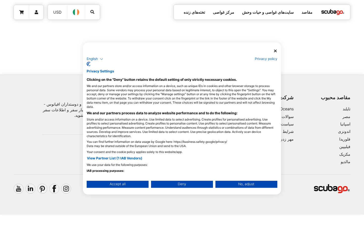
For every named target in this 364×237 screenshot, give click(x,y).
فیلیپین (344, 146)
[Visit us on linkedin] (30, 189)
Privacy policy (266, 59)
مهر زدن (287, 139)
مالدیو (345, 161)
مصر (346, 116)
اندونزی (344, 131)
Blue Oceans (282, 108)
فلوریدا (344, 139)
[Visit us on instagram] (66, 189)
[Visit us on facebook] (54, 189)
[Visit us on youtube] (19, 189)
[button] (95, 59)
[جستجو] (92, 12)
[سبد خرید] (21, 12)
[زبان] (76, 12)
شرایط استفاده (281, 131)
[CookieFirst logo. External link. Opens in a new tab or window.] (88, 64)
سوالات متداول (281, 116)
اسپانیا (345, 123)
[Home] (332, 12)
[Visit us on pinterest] (42, 189)
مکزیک (344, 154)
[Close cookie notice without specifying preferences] (275, 51)
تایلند (346, 108)
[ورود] (36, 12)
